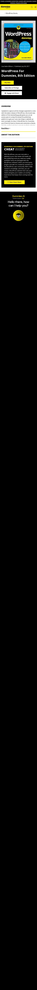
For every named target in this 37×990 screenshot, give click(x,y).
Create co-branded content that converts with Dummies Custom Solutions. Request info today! (18, 2)
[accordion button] (18, 106)
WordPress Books (12, 13)
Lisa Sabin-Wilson (7, 66)
